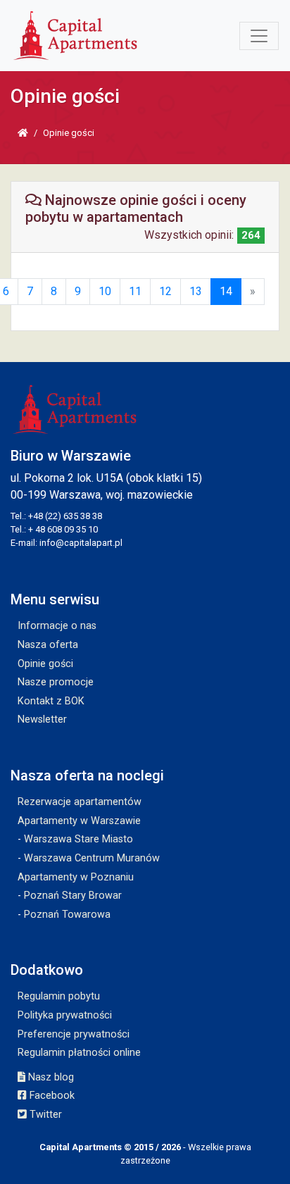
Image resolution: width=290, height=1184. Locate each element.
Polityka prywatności (65, 1015)
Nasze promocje (56, 682)
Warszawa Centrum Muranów (92, 858)
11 (135, 291)
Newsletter (42, 719)
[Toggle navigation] (259, 36)
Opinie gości (45, 664)
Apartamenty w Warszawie (79, 821)
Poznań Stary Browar (73, 896)
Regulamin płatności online (79, 1053)
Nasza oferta (48, 645)
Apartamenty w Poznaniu (76, 877)
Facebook (51, 1096)
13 (195, 291)
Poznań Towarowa (67, 915)
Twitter (44, 1115)
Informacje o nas (57, 626)
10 (105, 291)
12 (165, 291)
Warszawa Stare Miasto (78, 839)
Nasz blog (49, 1077)
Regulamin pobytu (59, 996)
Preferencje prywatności (74, 1034)
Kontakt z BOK (51, 701)
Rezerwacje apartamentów (79, 802)
